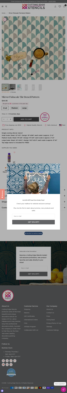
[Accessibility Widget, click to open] (2, 391)
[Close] (57, 166)
